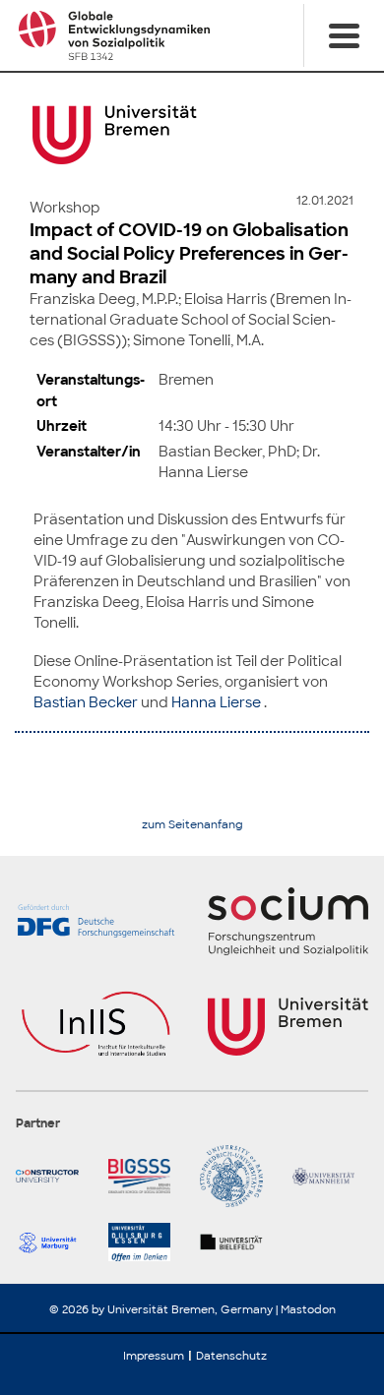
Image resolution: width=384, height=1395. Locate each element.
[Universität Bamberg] (238, 1176)
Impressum (153, 1356)
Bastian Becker (85, 702)
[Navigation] (343, 35)
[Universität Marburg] (54, 1241)
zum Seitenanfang (192, 825)
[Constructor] (54, 1176)
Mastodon (308, 1309)
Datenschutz (231, 1356)
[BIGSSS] (146, 1176)
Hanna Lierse (216, 702)
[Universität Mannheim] (330, 1176)
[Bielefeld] (238, 1241)
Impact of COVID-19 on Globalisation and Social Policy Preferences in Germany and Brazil (189, 253)
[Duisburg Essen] (146, 1241)
